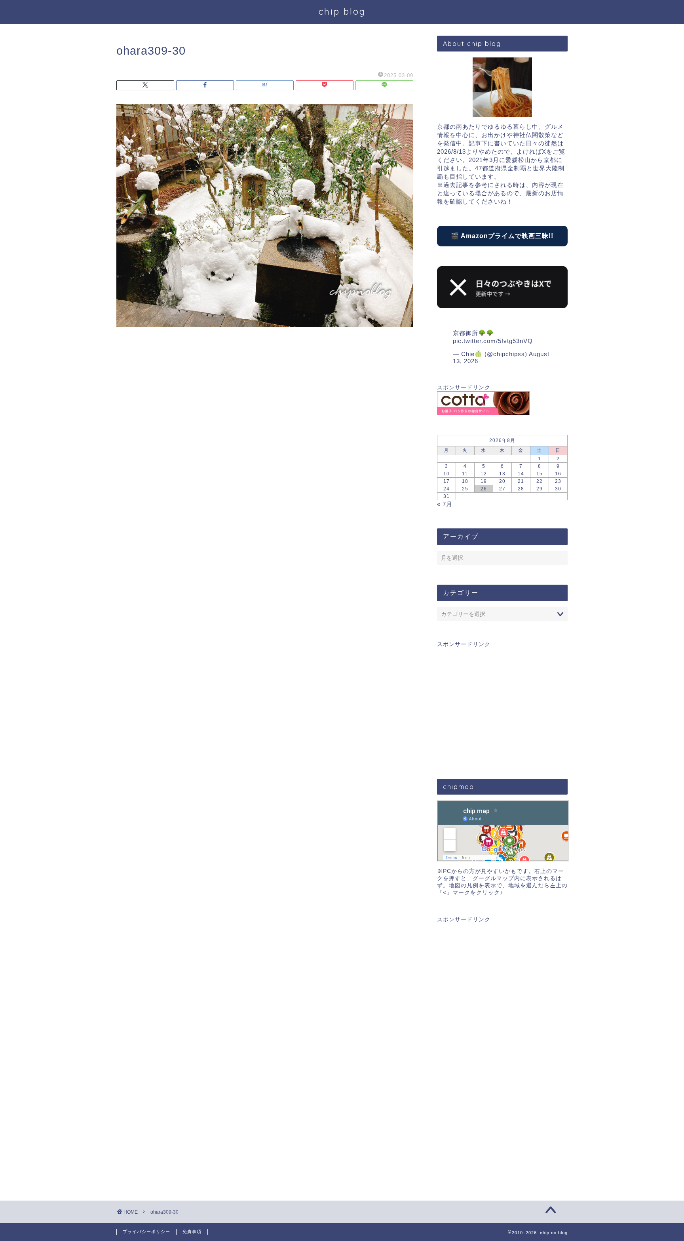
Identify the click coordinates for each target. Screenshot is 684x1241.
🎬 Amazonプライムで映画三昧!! (502, 236)
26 (484, 489)
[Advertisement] (502, 703)
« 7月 (444, 504)
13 (502, 474)
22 (539, 481)
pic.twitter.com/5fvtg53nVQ (493, 340)
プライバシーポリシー (146, 1231)
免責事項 (191, 1231)
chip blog (342, 11)
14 (521, 474)
